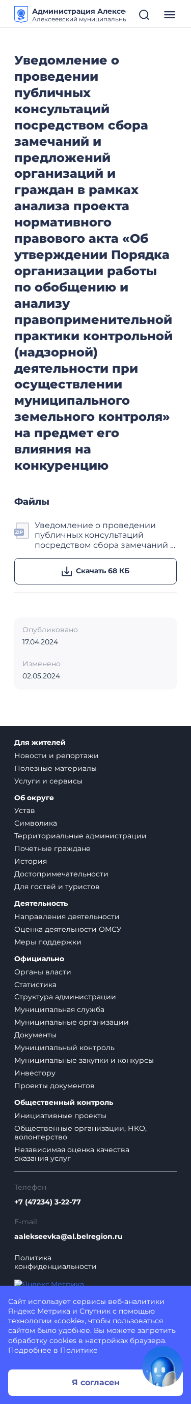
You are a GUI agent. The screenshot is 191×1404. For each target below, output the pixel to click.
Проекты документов (54, 1085)
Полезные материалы (55, 768)
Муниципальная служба (59, 1009)
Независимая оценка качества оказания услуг (71, 1154)
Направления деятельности (67, 916)
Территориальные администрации (80, 835)
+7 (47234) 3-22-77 (47, 1202)
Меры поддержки (47, 941)
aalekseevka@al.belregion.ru (68, 1236)
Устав (24, 810)
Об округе (34, 798)
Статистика (35, 984)
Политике (79, 1350)
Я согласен (96, 1382)
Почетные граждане (52, 848)
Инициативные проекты (60, 1115)
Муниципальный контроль (64, 1047)
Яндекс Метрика (39, 1311)
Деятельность (41, 903)
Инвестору (35, 1073)
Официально (39, 959)
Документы (35, 1034)
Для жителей (40, 742)
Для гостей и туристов (57, 886)
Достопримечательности (61, 873)
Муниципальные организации (71, 1022)
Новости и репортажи (56, 755)
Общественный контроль (63, 1102)
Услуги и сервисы (48, 781)
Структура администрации (65, 996)
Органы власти (42, 971)
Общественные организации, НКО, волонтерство (80, 1132)
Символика (35, 823)
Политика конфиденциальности (55, 1262)
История (30, 861)
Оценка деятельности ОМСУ (68, 929)
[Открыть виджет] (162, 1366)
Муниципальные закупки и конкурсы (84, 1060)
